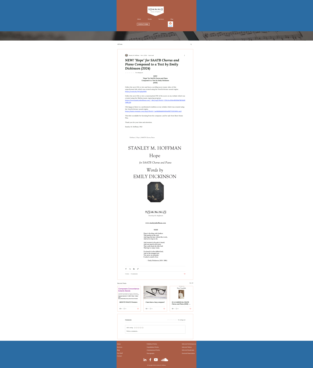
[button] (149, 19)
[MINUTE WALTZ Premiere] (129, 292)
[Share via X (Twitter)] (130, 269)
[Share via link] (138, 269)
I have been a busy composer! (155, 302)
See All (191, 283)
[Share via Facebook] (126, 269)
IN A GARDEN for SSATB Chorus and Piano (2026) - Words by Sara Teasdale (180, 303)
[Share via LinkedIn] (134, 269)
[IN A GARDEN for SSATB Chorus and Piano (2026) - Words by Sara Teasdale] (181, 292)
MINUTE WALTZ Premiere (128, 302)
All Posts (119, 44)
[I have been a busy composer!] (155, 292)
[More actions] (184, 55)
